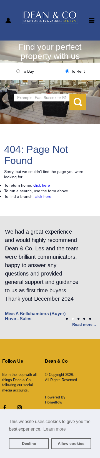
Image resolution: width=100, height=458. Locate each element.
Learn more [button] (54, 429)
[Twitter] (11, 409)
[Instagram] (19, 409)
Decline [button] (29, 443)
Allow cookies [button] (71, 443)
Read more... (84, 324)
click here (41, 185)
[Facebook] (4, 409)
